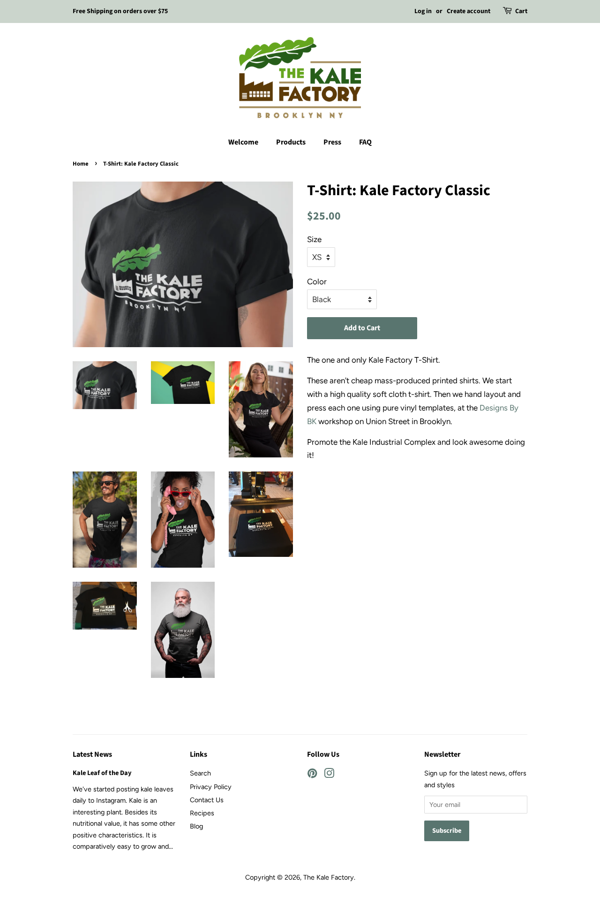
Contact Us (207, 800)
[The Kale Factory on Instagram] (329, 775)
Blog (196, 826)
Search (200, 773)
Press (332, 142)
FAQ (365, 142)
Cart (521, 11)
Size (314, 239)
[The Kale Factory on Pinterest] (312, 775)
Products (291, 142)
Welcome (243, 142)
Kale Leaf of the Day (102, 773)
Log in (423, 11)
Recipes (202, 813)
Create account (468, 11)
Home (81, 164)
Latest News (92, 754)
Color (317, 281)
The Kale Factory (328, 877)
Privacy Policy (211, 787)
